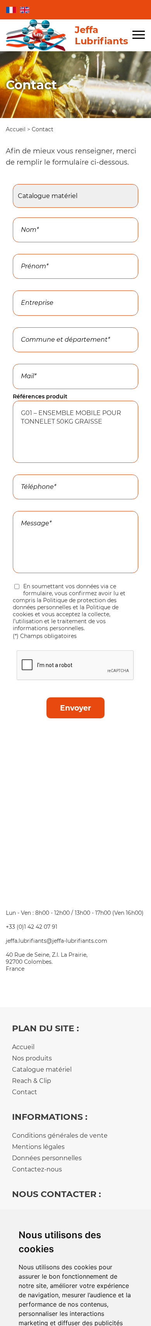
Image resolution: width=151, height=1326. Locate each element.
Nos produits (32, 1058)
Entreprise (27, 286)
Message (27, 506)
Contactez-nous (37, 1169)
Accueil (16, 129)
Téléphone (29, 470)
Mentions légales (38, 1146)
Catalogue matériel (42, 1069)
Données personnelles (47, 1158)
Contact (24, 1092)
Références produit (40, 396)
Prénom (26, 249)
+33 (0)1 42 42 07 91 (31, 926)
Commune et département (53, 323)
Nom (21, 213)
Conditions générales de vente (60, 1135)
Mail (20, 359)
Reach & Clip (31, 1080)
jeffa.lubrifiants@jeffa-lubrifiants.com (56, 940)
